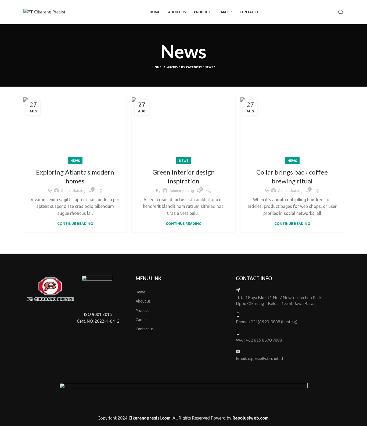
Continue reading (75, 223)
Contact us (145, 329)
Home (156, 67)
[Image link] (49, 288)
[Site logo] (44, 11)
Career (141, 320)
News (75, 160)
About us (143, 301)
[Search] (341, 12)
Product (142, 310)
